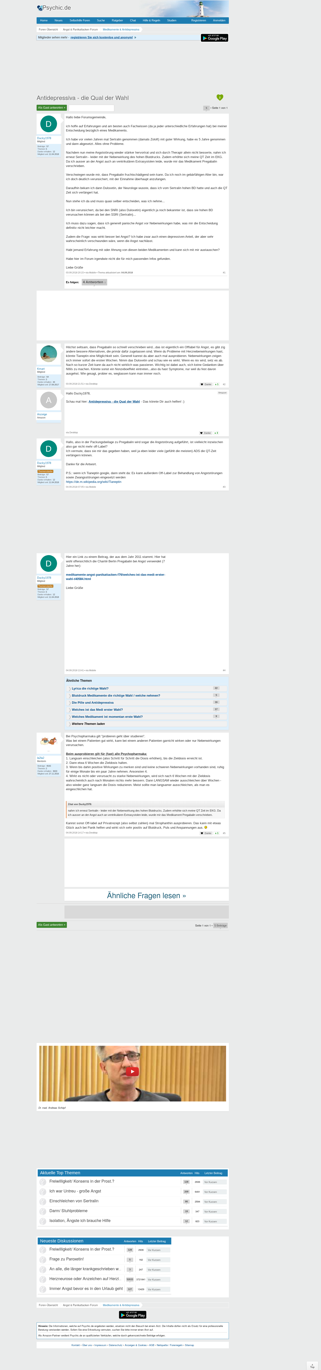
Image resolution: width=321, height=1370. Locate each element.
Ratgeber (117, 20)
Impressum (100, 1345)
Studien (171, 20)
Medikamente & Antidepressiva (121, 1305)
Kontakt (76, 1345)
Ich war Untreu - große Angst (75, 1191)
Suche (101, 20)
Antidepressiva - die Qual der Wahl (83, 97)
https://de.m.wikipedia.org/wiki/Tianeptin (93, 482)
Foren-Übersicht (48, 1305)
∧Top (312, 1366)
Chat (133, 20)
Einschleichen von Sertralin (73, 1200)
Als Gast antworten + (51, 107)
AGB (151, 1345)
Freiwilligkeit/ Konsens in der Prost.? (81, 1181)
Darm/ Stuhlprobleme (68, 1210)
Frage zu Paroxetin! (66, 1259)
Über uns (87, 1345)
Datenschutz (115, 1345)
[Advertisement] (146, 862)
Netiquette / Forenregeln (170, 1345)
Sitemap (189, 1345)
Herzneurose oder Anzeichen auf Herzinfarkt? (90, 1278)
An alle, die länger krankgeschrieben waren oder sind (96, 1268)
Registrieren (198, 20)
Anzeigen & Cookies (136, 1345)
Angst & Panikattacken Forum (80, 1305)
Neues (59, 20)
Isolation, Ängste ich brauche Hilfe (80, 1220)
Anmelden (219, 20)
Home (44, 20)
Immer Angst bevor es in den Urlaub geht (86, 1288)
